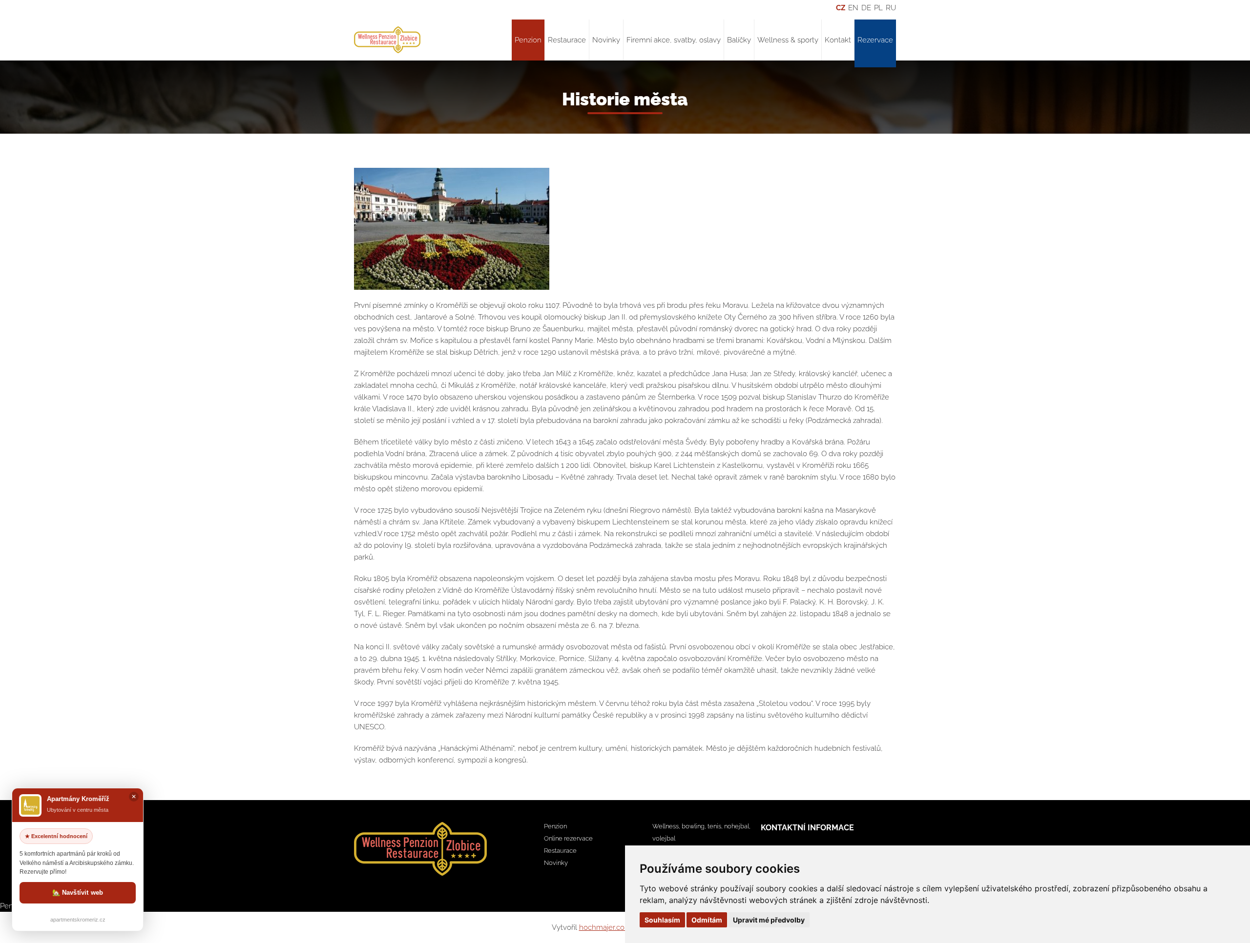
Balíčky (739, 40)
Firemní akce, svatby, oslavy (673, 40)
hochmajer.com (605, 927)
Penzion (528, 40)
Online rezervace (568, 838)
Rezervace (875, 40)
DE (866, 7)
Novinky (606, 40)
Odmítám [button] (706, 920)
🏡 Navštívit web (78, 892)
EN (853, 7)
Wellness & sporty (787, 40)
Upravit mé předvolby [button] (769, 920)
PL (878, 7)
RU (891, 7)
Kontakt (838, 40)
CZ (840, 7)
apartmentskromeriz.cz (77, 920)
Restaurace (567, 40)
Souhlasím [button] (662, 920)
